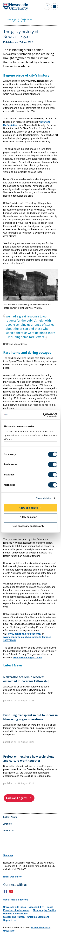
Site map (8, 855)
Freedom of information (16, 910)
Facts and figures (16, 798)
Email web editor (12, 876)
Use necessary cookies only (28, 526)
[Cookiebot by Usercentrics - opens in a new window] (43, 415)
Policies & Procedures (15, 913)
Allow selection (28, 517)
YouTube (11, 891)
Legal (50, 907)
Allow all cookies (28, 507)
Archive (7, 823)
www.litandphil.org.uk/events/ (24, 633)
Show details (43, 498)
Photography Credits (44, 910)
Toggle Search (47, 6)
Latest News (10, 817)
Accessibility (36, 907)
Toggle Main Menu (54, 6)
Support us (9, 920)
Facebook (5, 891)
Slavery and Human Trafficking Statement (26, 916)
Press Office (17, 20)
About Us (8, 830)
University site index (14, 907)
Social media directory (15, 899)
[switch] (52, 464)
